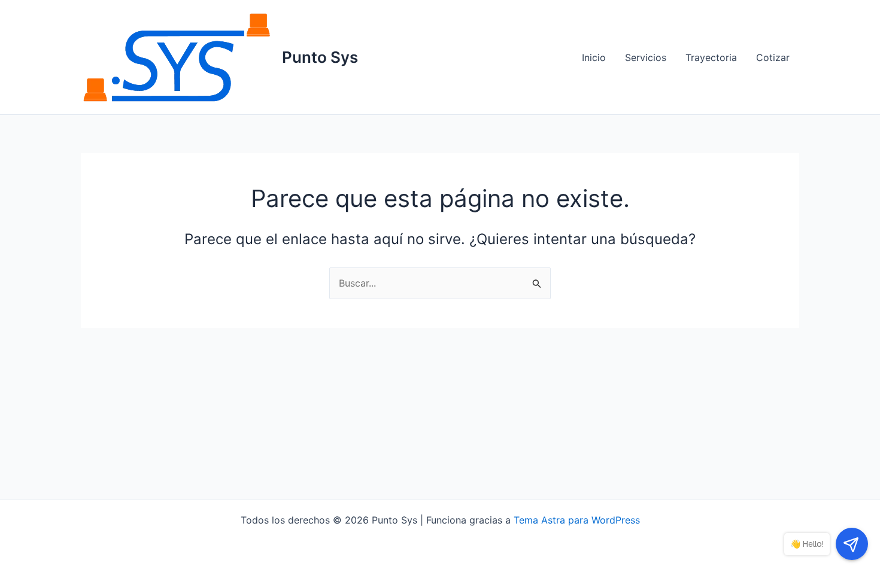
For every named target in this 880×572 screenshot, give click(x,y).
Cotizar (773, 57)
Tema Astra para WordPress (577, 520)
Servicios (645, 57)
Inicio (594, 57)
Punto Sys (320, 57)
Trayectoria (711, 57)
